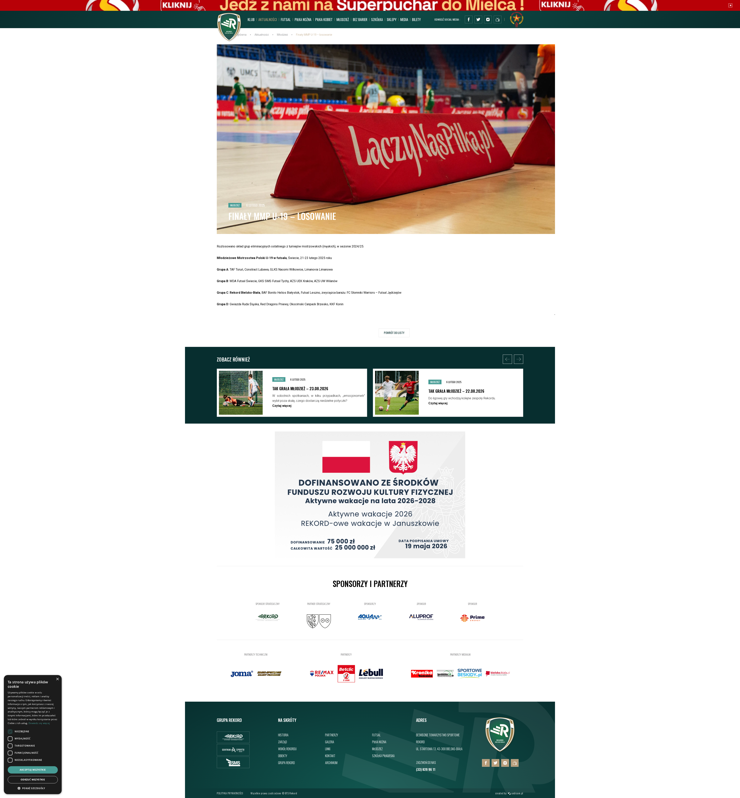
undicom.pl (517, 793)
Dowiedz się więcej (39, 723)
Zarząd (282, 742)
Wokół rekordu (287, 749)
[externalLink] (497, 19)
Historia (283, 735)
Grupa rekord (286, 762)
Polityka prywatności (230, 793)
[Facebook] (469, 19)
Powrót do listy (394, 332)
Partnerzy (331, 735)
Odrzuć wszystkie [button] (33, 779)
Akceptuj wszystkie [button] (33, 769)
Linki (327, 749)
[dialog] (33, 734)
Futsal (376, 735)
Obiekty (282, 755)
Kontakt (330, 755)
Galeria (329, 742)
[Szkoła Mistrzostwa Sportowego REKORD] (233, 762)
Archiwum (331, 762)
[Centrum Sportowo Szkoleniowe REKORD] (233, 750)
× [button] (57, 679)
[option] (292, 393)
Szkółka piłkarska (383, 755)
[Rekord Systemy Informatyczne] (233, 737)
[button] (33, 788)
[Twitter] (478, 19)
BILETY (416, 19)
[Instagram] (488, 19)
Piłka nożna (379, 742)
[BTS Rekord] (500, 752)
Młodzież (377, 749)
